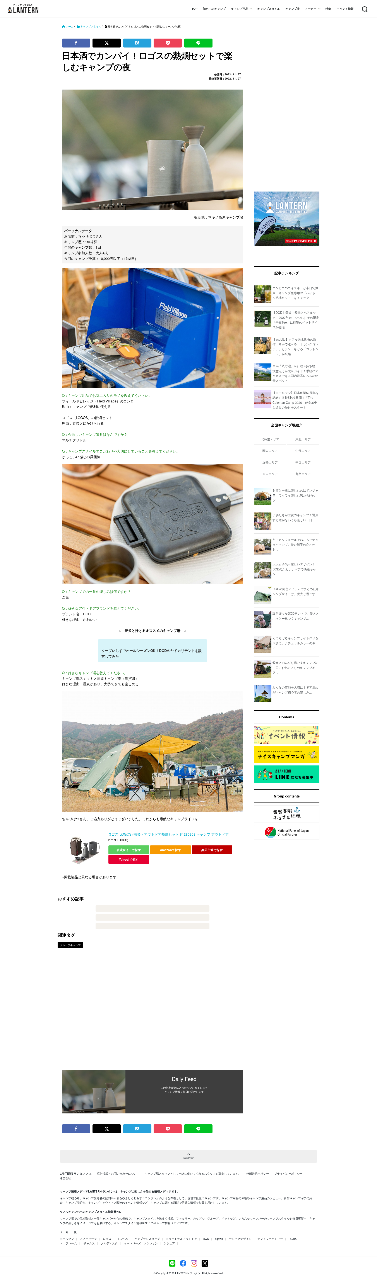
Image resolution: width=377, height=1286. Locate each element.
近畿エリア (270, 462)
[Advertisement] (152, 1012)
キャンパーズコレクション (141, 1243)
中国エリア (303, 462)
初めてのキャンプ (214, 9)
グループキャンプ (70, 945)
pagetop (188, 1157)
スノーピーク (88, 1239)
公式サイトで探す (129, 850)
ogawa (219, 1239)
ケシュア (169, 1243)
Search (364, 6)
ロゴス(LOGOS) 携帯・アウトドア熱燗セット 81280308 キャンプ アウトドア (168, 834)
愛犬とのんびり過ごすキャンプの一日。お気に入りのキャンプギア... (295, 667)
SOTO (293, 1239)
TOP (194, 9)
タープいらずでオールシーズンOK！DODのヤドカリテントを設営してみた (151, 653)
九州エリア (303, 474)
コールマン (67, 1239)
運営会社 (65, 1178)
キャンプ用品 (239, 9)
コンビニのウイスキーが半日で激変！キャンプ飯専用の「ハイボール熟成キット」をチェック (295, 293)
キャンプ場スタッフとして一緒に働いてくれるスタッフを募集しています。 (193, 1173)
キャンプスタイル (268, 9)
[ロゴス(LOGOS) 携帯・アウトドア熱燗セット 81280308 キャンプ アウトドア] (85, 849)
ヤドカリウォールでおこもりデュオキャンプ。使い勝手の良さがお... (295, 544)
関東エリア (270, 450)
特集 (328, 9)
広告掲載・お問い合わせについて (118, 1173)
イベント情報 (345, 9)
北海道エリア (270, 439)
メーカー (310, 9)
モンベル (123, 1239)
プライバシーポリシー (288, 1173)
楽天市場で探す (212, 850)
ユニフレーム (68, 1243)
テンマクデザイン (240, 1239)
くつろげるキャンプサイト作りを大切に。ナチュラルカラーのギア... (295, 643)
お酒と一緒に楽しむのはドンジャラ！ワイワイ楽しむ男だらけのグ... (295, 495)
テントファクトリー (270, 1239)
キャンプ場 (292, 9)
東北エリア (303, 439)
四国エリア (270, 474)
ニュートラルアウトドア (181, 1239)
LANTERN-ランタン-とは (76, 1173)
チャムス (89, 1243)
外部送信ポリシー (257, 1173)
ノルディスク (109, 1243)
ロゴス (107, 1239)
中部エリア (303, 450)
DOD (206, 1239)
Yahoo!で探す (129, 859)
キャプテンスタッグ (147, 1239)
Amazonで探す (170, 850)
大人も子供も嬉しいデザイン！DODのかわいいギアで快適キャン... (294, 569)
